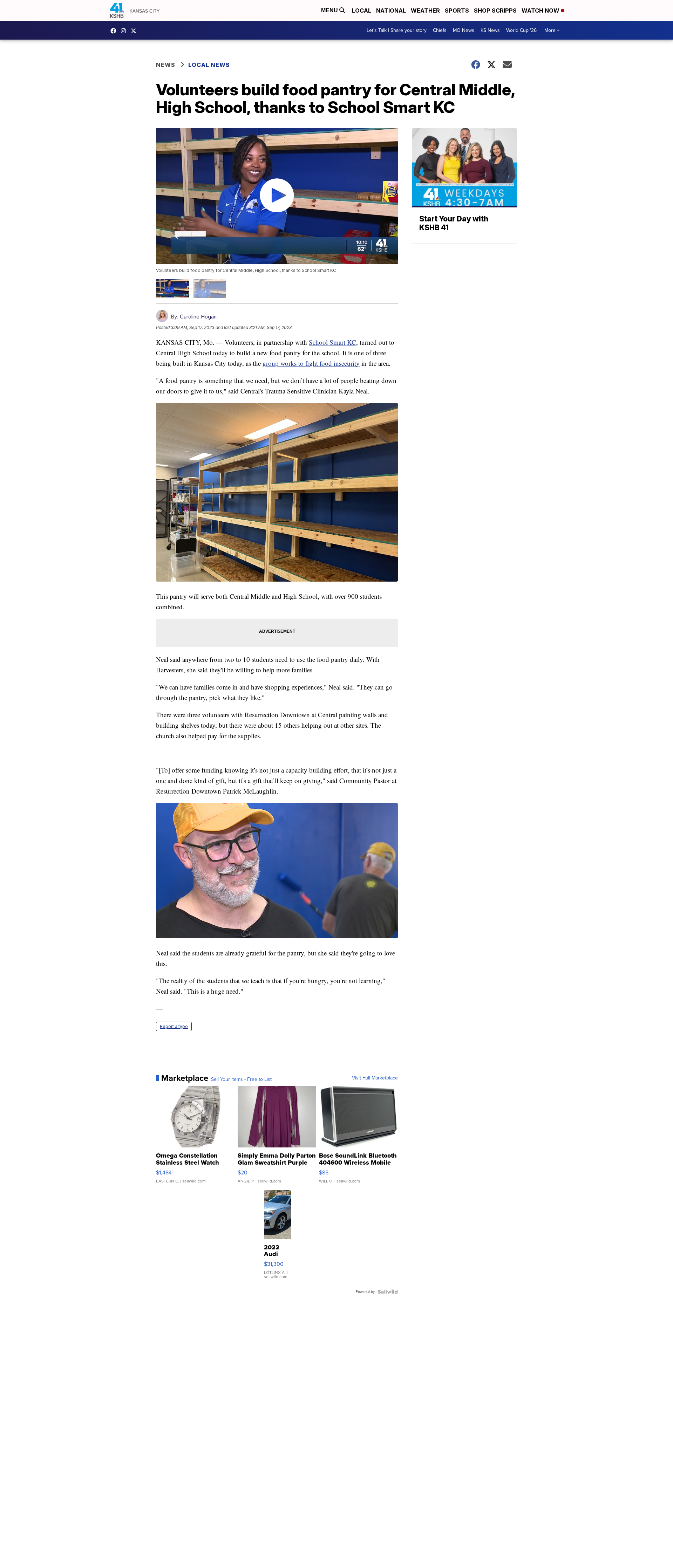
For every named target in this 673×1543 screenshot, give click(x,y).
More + (551, 30)
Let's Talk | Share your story (397, 30)
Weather (425, 10)
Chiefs (440, 30)
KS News (490, 30)
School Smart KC (332, 342)
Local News (209, 64)
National (391, 10)
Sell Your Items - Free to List (241, 1079)
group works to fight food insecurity (311, 363)
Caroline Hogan (198, 316)
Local (361, 10)
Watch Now (541, 10)
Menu (330, 10)
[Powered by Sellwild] (388, 1291)
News (165, 64)
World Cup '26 (521, 30)
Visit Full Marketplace (375, 1078)
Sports (457, 10)
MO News (463, 30)
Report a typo (174, 1026)
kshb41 (115, 31)
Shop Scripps (495, 10)
